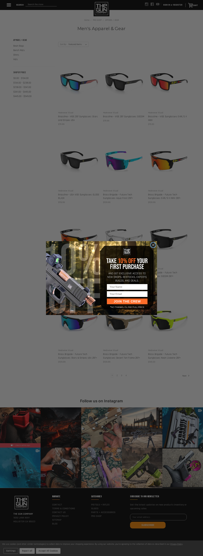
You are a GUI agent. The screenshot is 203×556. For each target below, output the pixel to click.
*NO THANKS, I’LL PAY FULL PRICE (127, 307)
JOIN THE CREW (127, 301)
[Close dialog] (153, 244)
